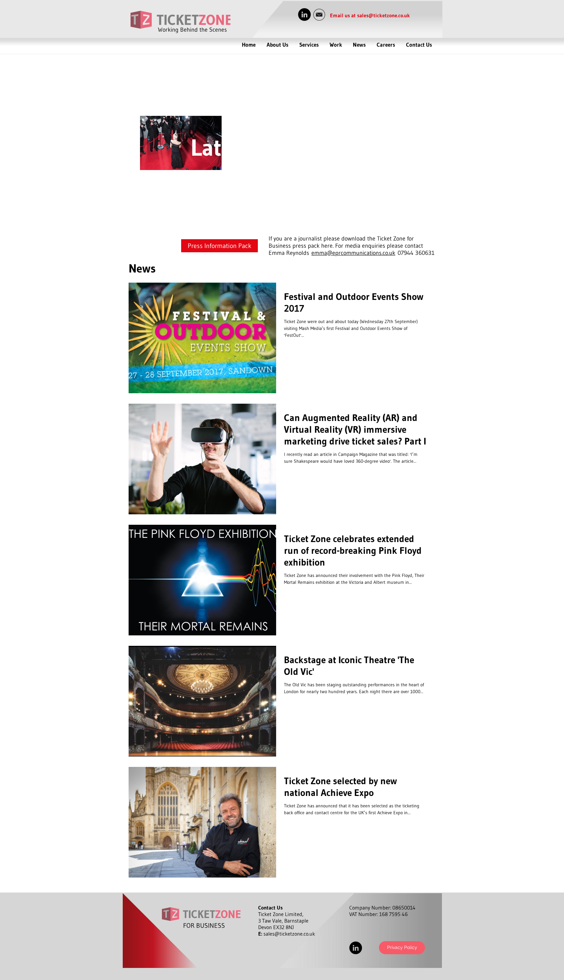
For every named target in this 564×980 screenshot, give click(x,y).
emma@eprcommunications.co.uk (353, 253)
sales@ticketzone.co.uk (383, 15)
